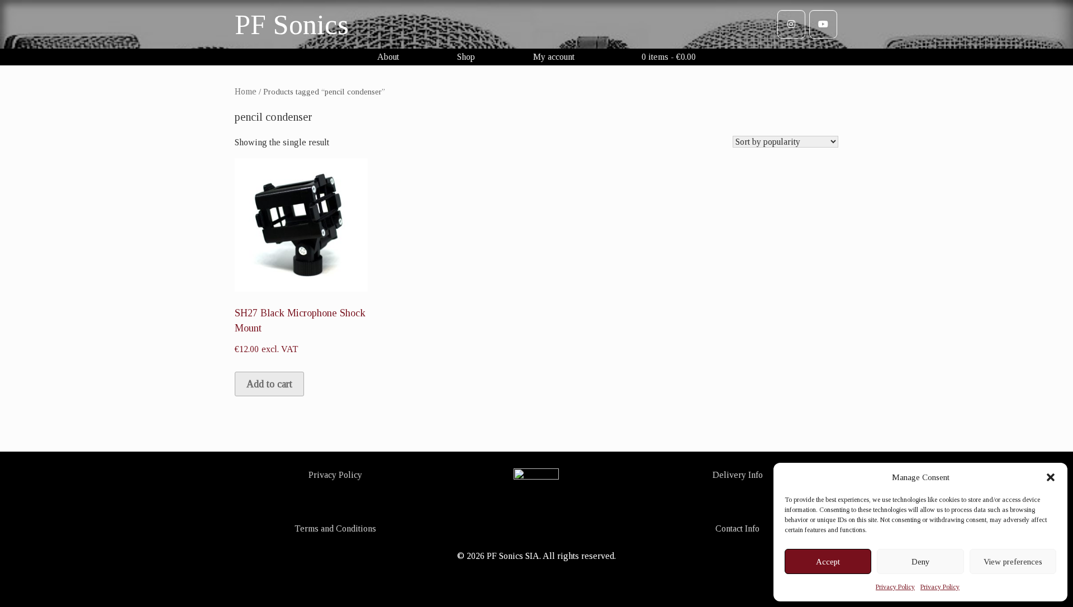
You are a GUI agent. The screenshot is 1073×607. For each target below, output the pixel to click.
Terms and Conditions (335, 528)
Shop (466, 56)
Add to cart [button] (269, 384)
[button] (1050, 477)
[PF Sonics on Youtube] (823, 24)
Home (246, 91)
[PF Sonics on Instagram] (791, 24)
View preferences (1013, 561)
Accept (828, 561)
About (388, 56)
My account (554, 56)
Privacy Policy (895, 587)
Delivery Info (738, 475)
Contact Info (737, 528)
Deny (920, 561)
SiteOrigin (536, 583)
